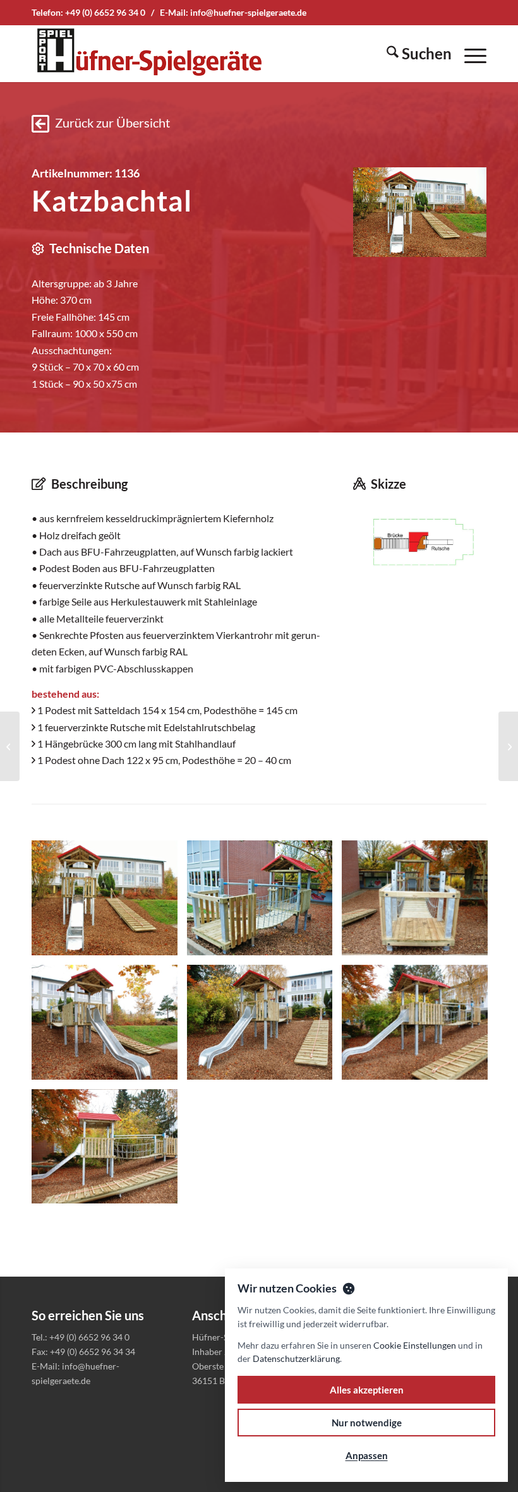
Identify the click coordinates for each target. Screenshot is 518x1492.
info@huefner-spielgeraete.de (248, 12)
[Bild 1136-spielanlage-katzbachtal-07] (109, 1151)
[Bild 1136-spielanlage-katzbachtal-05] (264, 1027)
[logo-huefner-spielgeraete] (149, 53)
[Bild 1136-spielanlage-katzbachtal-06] (419, 1027)
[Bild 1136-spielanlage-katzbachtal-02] (264, 902)
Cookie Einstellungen (414, 1345)
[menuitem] (413, 53)
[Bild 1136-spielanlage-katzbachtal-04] (109, 1027)
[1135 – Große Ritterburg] (10, 746)
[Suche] (413, 53)
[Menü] (469, 53)
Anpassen (367, 1455)
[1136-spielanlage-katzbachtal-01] (419, 211)
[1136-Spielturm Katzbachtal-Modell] (419, 544)
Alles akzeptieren (367, 1389)
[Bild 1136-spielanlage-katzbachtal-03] (419, 902)
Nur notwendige (367, 1422)
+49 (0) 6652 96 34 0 (105, 12)
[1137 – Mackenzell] (508, 746)
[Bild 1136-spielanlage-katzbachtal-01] (109, 902)
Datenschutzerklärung (296, 1358)
